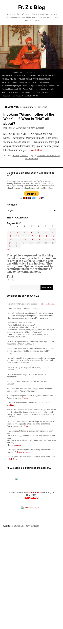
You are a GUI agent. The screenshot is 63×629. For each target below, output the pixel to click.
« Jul (9, 248)
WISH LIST (44, 82)
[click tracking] (31, 497)
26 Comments (31, 158)
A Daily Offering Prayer (11, 85)
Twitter (25, 397)
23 (10, 242)
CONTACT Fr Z (17, 72)
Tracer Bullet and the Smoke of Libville (38, 89)
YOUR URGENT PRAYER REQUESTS (34, 78)
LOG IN (5, 72)
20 (38, 239)
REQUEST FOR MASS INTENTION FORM (20, 95)
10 (17, 235)
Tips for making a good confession (45, 85)
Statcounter (33, 492)
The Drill (24, 155)
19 (31, 239)
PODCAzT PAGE (9, 78)
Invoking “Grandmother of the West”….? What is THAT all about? (28, 119)
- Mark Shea (12, 459)
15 (53, 235)
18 (24, 239)
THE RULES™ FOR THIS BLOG (43, 75)
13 (38, 235)
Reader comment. (24, 452)
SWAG (26, 85)
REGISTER (30, 72)
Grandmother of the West (48, 155)
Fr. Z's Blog (31, 7)
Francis (16, 155)
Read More (38, 150)
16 (10, 239)
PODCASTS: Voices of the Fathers (16, 92)
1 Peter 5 (25, 426)
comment (17, 444)
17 (17, 239)
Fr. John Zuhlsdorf (36, 127)
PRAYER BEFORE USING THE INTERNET (20, 82)
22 (53, 239)
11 (24, 235)
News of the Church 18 (11, 89)
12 (31, 235)
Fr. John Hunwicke (48, 303)
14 (46, 235)
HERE (53, 334)
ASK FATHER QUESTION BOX (15, 75)
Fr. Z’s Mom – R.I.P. (41, 92)
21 (46, 239)
